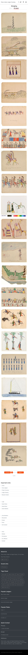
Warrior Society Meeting (14, 135)
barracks (19, 576)
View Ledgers (5, 487)
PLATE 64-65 (4, 613)
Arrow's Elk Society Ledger (6, 602)
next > (20, 472)
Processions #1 (14, 294)
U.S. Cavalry (14, 113)
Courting (14, 203)
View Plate (9, 25)
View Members (5, 515)
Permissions (4, 536)
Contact (3, 540)
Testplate (12, 582)
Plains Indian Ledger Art (17, 652)
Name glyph (4, 574)
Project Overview (5, 490)
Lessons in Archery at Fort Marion (14, 249)
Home (10, 8)
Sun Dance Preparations (14, 338)
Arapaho (7, 582)
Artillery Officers (14, 66)
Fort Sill (17, 582)
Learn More (5, 559)
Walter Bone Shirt (5, 587)
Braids (22, 582)
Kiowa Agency (5, 579)
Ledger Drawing (5, 492)
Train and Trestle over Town (14, 90)
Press (3, 522)
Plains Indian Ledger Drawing (8, 2)
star (2, 582)
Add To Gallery (17, 25)
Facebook (4, 567)
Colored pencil (19, 584)
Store (3, 531)
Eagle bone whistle (11, 584)
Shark (22, 574)
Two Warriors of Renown (14, 429)
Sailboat (14, 384)
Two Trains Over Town (14, 43)
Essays (3, 520)
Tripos (18, 574)
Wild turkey (15, 579)
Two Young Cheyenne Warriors (14, 158)
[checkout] (23, 2)
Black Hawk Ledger (5, 594)
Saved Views (4, 504)
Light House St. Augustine (14, 20)
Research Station (5, 494)
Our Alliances (4, 538)
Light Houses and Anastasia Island (14, 272)
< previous (7, 472)
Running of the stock (12, 576)
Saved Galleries (5, 508)
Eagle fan (4, 576)
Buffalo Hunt (14, 453)
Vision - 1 (3, 610)
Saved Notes (4, 506)
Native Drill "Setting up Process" (14, 361)
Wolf (10, 579)
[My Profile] (21, 2)
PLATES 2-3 (3, 617)
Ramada (21, 579)
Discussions (4, 517)
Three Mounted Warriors (14, 181)
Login (3, 501)
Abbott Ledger (4, 598)
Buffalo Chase (14, 316)
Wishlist (3, 533)
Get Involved (4, 524)
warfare (3, 584)
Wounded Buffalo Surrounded (14, 407)
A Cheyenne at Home (14, 226)
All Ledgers (16, 8)
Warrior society (12, 574)
